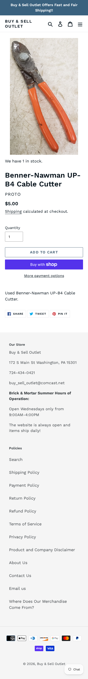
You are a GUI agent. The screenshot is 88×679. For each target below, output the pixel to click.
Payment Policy (24, 485)
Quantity (12, 228)
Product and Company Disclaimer (42, 549)
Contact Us (20, 575)
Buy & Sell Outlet (18, 24)
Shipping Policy (24, 472)
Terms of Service (25, 524)
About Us (18, 562)
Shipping (13, 211)
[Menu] (80, 23)
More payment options (44, 276)
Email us (17, 588)
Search (16, 459)
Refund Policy (22, 511)
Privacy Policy (22, 536)
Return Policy (22, 498)
